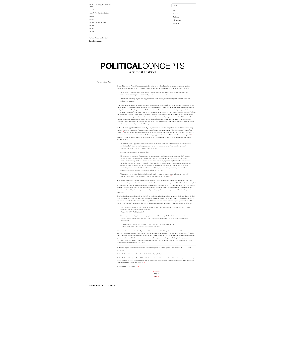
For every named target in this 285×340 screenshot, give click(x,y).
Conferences (93, 35)
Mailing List (176, 23)
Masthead (176, 17)
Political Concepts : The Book (98, 38)
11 (152, 123)
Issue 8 (91, 10)
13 (191, 134)
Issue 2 (91, 28)
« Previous (154, 271)
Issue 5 (91, 19)
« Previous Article (101, 82)
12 (123, 132)
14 (171, 176)
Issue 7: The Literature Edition (99, 13)
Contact (175, 14)
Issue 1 (91, 32)
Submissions (177, 20)
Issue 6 (91, 16)
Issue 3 (91, 25)
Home (174, 11)
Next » (110, 82)
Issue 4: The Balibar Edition (98, 22)
